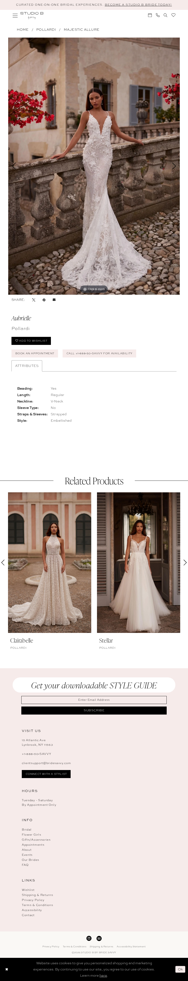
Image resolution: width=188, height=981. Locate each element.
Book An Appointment (34, 353)
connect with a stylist (46, 774)
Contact (28, 915)
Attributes (27, 365)
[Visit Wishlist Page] (173, 15)
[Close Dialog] (7, 969)
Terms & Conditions (37, 905)
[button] (15, 15)
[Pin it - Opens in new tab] (44, 300)
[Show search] (165, 15)
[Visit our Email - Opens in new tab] (99, 938)
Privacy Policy (33, 900)
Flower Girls (31, 835)
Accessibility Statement (131, 946)
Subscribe (94, 710)
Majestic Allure (81, 29)
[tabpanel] (94, 166)
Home (23, 29)
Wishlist (28, 890)
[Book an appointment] (150, 15)
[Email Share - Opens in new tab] (54, 300)
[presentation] (49, 562)
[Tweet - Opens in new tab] (34, 300)
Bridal (27, 829)
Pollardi (46, 29)
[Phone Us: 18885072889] (158, 15)
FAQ (25, 865)
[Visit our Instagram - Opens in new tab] (89, 938)
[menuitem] (15, 15)
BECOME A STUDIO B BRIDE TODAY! (138, 5)
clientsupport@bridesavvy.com (46, 763)
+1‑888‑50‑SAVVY (36, 754)
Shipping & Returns (37, 895)
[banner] (31, 15)
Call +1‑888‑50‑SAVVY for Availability (99, 353)
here (103, 975)
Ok (180, 969)
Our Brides (30, 860)
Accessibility (32, 910)
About (27, 850)
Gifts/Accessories (36, 840)
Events (27, 855)
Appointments (33, 845)
